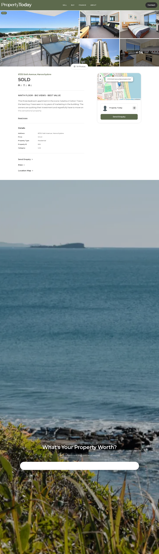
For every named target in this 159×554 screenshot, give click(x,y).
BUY (72, 5)
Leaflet (121, 99)
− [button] (100, 79)
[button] (21, 165)
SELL (65, 5)
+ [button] (100, 76)
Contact (151, 5)
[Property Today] (17, 5)
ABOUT (93, 5)
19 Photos (80, 66)
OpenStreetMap (129, 99)
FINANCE (82, 5)
